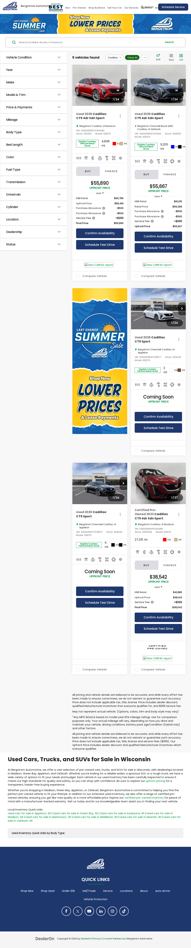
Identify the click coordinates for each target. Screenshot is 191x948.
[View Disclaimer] (120, 158)
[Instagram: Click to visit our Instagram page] (112, 911)
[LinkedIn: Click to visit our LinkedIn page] (101, 911)
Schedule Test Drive (100, 245)
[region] (99, 210)
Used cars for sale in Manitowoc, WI (48, 817)
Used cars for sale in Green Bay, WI (75, 813)
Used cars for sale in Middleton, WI (95, 817)
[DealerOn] (44, 938)
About (144, 891)
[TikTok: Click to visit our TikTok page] (124, 911)
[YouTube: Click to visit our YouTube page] (89, 911)
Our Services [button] (131, 7)
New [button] (67, 7)
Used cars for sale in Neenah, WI (140, 817)
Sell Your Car (114, 7)
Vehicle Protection (95, 899)
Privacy (97, 938)
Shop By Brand (96, 7)
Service (108, 891)
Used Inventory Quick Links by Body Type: (38, 833)
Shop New (27, 891)
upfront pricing (155, 781)
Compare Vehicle (94, 276)
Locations (126, 891)
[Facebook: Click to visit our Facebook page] (66, 911)
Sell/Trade (89, 891)
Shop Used (47, 891)
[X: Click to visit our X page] (77, 911)
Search (169, 42)
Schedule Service (173, 7)
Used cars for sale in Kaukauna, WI (122, 813)
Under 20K (68, 891)
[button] (123, 85)
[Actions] (120, 116)
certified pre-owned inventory (144, 798)
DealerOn (86, 938)
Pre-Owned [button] (79, 7)
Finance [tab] (111, 171)
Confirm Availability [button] (100, 233)
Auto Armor (162, 891)
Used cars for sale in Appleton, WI (29, 813)
